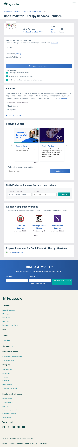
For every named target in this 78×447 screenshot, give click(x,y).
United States (8, 11)
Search (64, 194)
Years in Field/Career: (13, 57)
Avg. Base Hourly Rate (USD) (33, 32)
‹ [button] (11, 144)
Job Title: (9, 277)
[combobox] (39, 50)
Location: (9, 47)
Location (36, 191)
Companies (17, 11)
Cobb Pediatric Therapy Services (32, 11)
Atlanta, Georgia (17, 252)
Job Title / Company (15, 191)
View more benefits (13, 115)
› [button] (66, 144)
